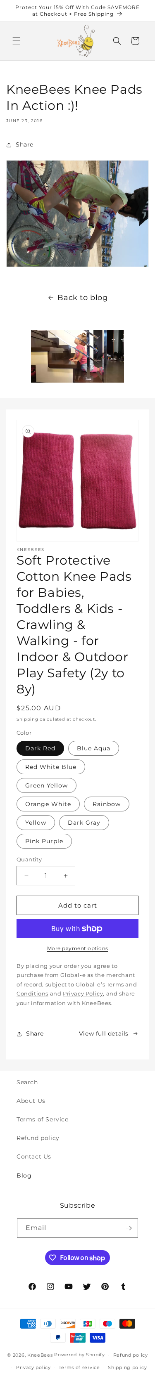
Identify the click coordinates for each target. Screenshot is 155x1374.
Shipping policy (127, 1367)
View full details (104, 1033)
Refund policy (38, 1138)
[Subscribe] (128, 1228)
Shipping (27, 719)
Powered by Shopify (79, 1354)
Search (27, 1082)
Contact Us (34, 1156)
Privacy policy (33, 1367)
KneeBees (40, 1354)
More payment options (77, 948)
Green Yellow (46, 785)
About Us (31, 1100)
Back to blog (82, 297)
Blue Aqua (93, 748)
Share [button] (24, 144)
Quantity (29, 859)
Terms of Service (43, 1119)
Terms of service (79, 1367)
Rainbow (107, 804)
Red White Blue (50, 767)
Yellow (35, 822)
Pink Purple (44, 841)
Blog (24, 1175)
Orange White (48, 804)
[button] (16, 41)
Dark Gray (84, 822)
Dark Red (40, 748)
